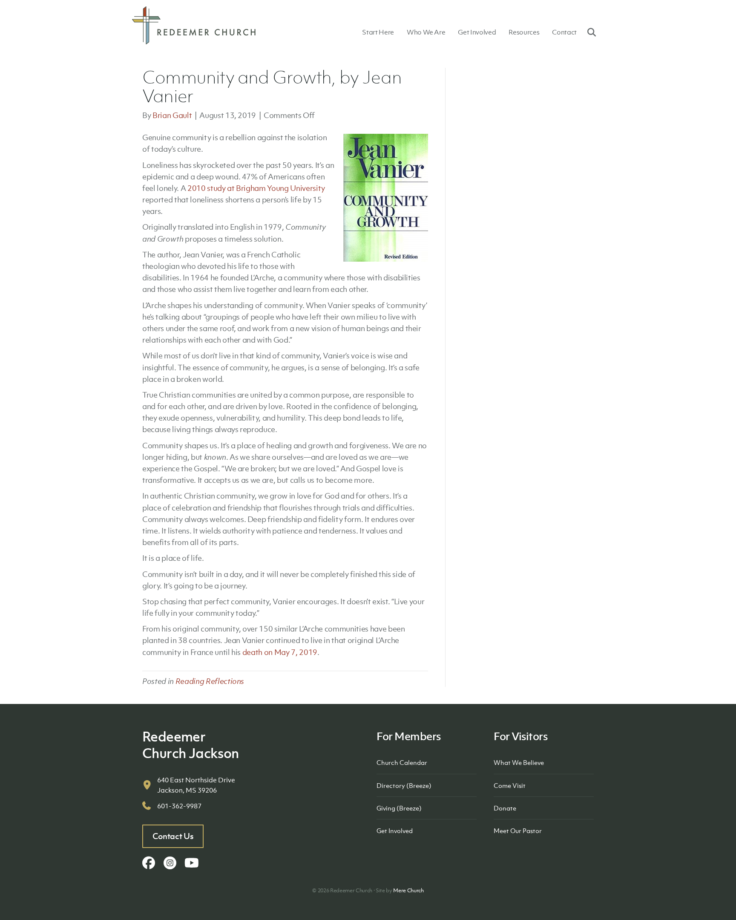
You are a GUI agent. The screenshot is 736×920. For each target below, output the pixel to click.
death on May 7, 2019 (279, 652)
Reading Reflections (209, 681)
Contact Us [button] (173, 836)
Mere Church (408, 890)
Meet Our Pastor (518, 830)
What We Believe (519, 762)
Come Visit (510, 785)
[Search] (588, 32)
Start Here (378, 32)
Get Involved (477, 32)
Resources (524, 32)
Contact (564, 32)
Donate (505, 808)
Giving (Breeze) (399, 808)
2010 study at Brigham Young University (256, 188)
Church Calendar (402, 762)
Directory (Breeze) (404, 785)
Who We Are (426, 32)
